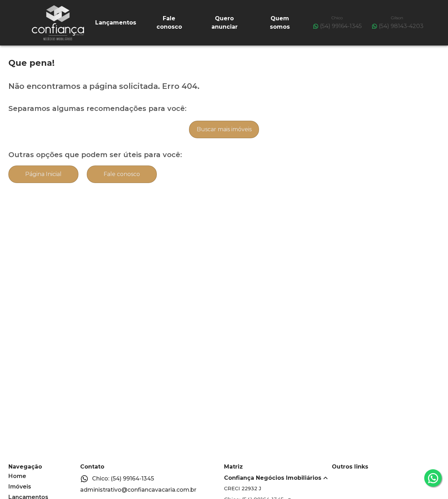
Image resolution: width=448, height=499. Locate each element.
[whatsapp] (433, 478)
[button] (278, 478)
